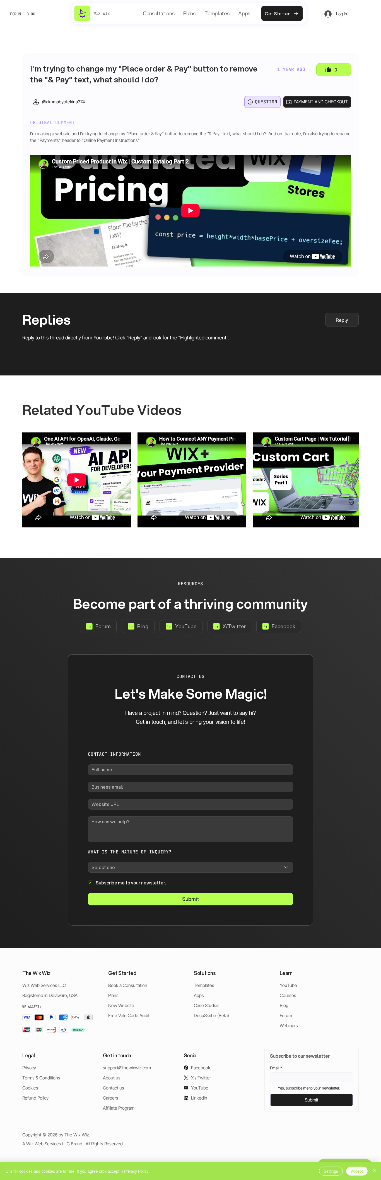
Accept (357, 1171)
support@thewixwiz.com (127, 1067)
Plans (113, 995)
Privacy (29, 1067)
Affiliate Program (118, 1108)
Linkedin (199, 1098)
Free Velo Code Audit (128, 1015)
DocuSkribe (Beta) (211, 1015)
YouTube (288, 985)
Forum (286, 1015)
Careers (110, 1098)
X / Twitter (201, 1078)
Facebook (200, 1067)
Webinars (289, 1025)
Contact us (113, 1088)
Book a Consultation (127, 985)
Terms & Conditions (41, 1078)
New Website (121, 1005)
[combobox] (190, 867)
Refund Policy (35, 1098)
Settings (331, 1171)
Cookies (30, 1088)
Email (276, 1067)
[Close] (374, 1171)
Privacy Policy (136, 1171)
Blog (284, 1005)
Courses (288, 995)
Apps (199, 995)
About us (111, 1078)
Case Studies (207, 1005)
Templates (204, 985)
